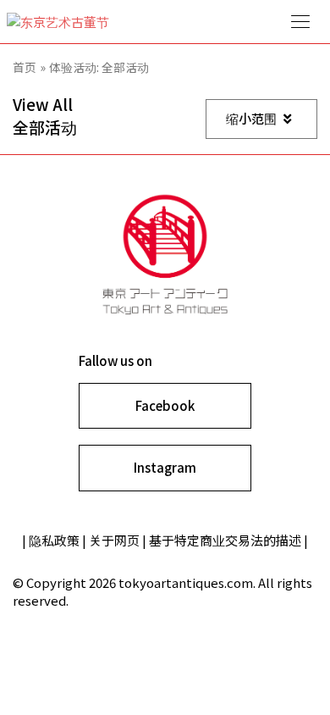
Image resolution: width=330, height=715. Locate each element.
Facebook (165, 405)
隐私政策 (54, 540)
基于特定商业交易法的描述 (225, 540)
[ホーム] (165, 22)
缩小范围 (251, 118)
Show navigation (300, 22)
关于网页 (114, 540)
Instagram (165, 467)
